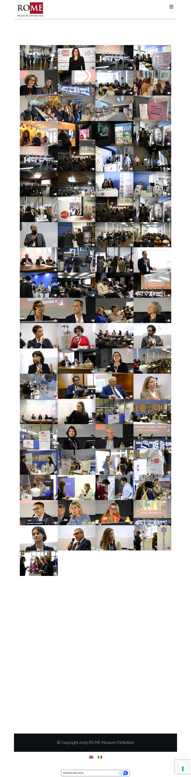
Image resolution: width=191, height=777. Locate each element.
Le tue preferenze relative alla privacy (102, 773)
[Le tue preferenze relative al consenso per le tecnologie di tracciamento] (182, 768)
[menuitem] (91, 757)
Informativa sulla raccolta (73, 773)
